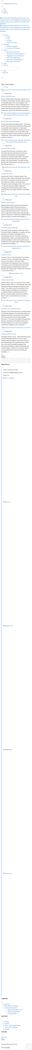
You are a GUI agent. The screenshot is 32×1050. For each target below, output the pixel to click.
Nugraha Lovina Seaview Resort (10, 309)
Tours (8, 39)
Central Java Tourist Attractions (16, 54)
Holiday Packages (12, 46)
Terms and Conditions (11, 1027)
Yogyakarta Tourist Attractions (15, 56)
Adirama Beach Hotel (7, 280)
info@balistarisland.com (10, 4)
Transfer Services (12, 42)
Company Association (11, 1008)
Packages (6, 44)
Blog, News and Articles (14, 61)
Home (6, 87)
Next (3, 357)
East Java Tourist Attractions (15, 59)
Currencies (4, 1037)
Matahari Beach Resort (8, 202)
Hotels (8, 37)
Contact (7, 1023)
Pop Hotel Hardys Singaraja (9, 228)
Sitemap (7, 1029)
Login (5, 11)
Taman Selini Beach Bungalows (10, 121)
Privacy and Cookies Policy (13, 1025)
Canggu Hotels (12, 1013)
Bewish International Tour (15, 1010)
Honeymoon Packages (13, 48)
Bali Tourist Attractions (13, 52)
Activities (9, 41)
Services (5, 35)
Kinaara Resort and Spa (8, 148)
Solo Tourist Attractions (13, 58)
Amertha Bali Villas (6, 174)
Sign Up (5, 13)
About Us (7, 1004)
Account (7, 1021)
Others (5, 50)
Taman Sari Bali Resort (8, 96)
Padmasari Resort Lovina (8, 334)
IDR (4, 9)
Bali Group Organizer (14, 1012)
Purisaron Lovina (6, 255)
